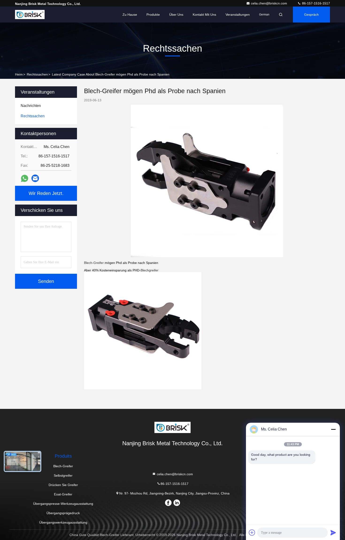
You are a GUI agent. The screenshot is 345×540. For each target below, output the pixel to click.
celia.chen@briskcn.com (269, 3)
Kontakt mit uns (204, 14)
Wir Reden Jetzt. (46, 193)
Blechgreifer (149, 270)
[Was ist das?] (24, 178)
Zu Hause (130, 14)
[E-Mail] (35, 178)
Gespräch (311, 14)
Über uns (176, 14)
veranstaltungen (238, 14)
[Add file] (252, 532)
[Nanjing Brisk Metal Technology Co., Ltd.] (30, 14)
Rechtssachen (37, 74)
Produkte (153, 14)
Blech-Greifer (94, 263)
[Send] (333, 532)
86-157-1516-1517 (315, 3)
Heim (19, 74)
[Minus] (333, 429)
